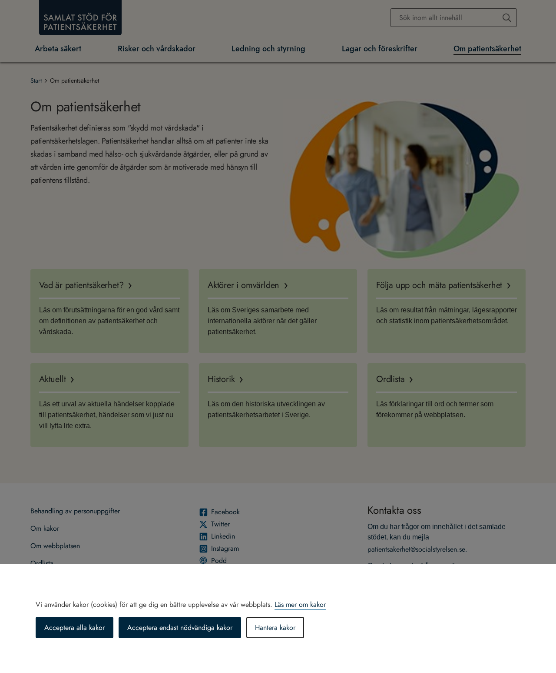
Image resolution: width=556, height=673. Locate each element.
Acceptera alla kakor (74, 628)
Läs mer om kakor (300, 604)
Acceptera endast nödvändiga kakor (179, 628)
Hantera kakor (275, 628)
